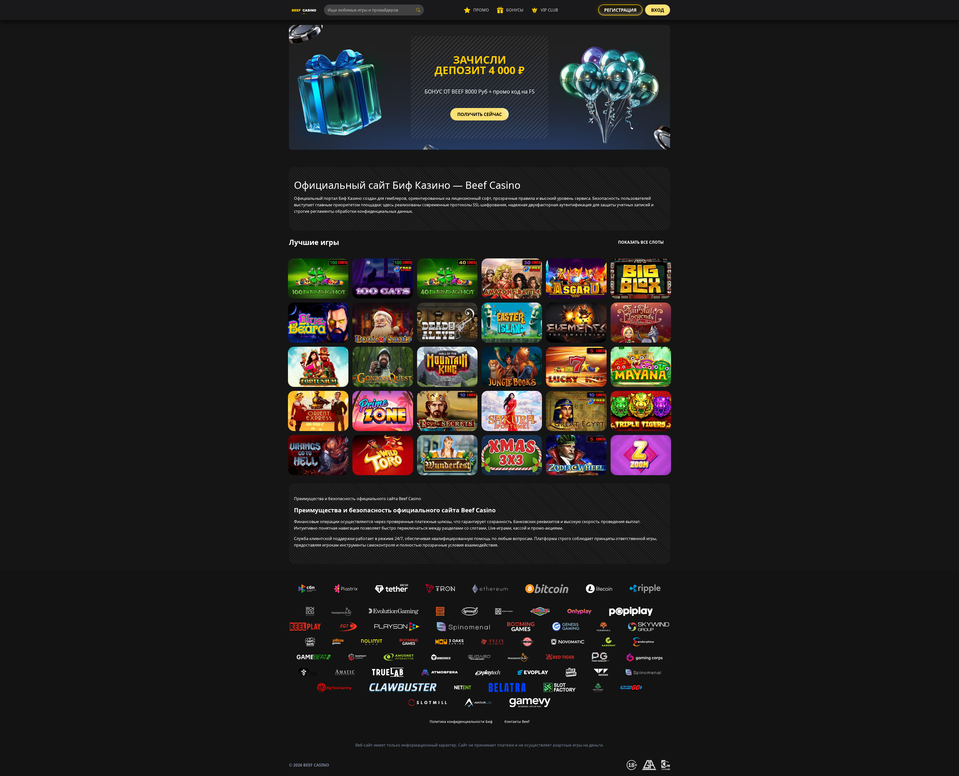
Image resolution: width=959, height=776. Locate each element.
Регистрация (620, 10)
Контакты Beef (516, 721)
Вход (657, 10)
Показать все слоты (641, 242)
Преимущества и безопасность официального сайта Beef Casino (357, 498)
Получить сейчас (479, 114)
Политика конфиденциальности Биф (461, 721)
